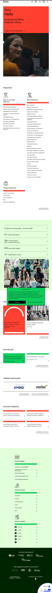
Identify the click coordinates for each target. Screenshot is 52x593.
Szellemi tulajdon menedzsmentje (34, 170)
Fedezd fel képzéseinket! (13, 31)
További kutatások (42, 432)
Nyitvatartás (17, 495)
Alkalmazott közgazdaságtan (9, 107)
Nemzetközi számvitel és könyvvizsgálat (36, 159)
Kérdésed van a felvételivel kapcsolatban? (21, 470)
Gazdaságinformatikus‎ (8, 117)
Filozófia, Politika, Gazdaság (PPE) (11, 109)
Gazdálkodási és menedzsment (10, 111)
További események (42, 365)
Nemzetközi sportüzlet (32, 157)
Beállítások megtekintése (35, 302)
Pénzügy (29, 163)
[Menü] (47, 2)
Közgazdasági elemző (32, 139)
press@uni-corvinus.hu (23, 479)
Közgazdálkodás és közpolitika (34, 137)
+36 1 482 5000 (24, 467)
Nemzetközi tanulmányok (9, 123)
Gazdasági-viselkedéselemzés (34, 124)
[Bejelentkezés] (31, 2)
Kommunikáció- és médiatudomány (11, 119)
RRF (16, 510)
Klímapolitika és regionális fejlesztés (35, 132)
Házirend (17, 498)
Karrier (16, 504)
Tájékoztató (18, 577)
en (43, 1)
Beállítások (11, 577)
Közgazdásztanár (31, 141)
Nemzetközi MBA (31, 155)
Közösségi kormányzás (32, 144)
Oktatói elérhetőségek (20, 473)
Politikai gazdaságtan (32, 166)
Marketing (29, 146)
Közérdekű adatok (19, 501)
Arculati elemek (18, 507)
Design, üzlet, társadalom (32, 111)
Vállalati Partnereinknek (40, 394)
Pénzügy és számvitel (8, 125)
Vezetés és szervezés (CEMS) (34, 177)
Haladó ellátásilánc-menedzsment (34, 128)
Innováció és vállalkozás (32, 130)
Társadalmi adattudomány (33, 168)
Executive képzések (7, 197)
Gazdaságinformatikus (32, 121)
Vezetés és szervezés (32, 174)
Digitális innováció (31, 114)
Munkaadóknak (24, 394)
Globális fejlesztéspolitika (32, 126)
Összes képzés (43, 208)
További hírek (44, 337)
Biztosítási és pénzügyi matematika (35, 109)
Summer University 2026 (8, 193)
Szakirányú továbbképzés (9, 202)
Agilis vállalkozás (31, 105)
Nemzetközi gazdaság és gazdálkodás (35, 152)
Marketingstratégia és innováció (34, 148)
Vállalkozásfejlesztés (31, 172)
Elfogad (17, 302)
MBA (4, 199)
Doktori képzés (6, 195)
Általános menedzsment (32, 107)
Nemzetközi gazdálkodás (9, 121)
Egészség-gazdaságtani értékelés (34, 116)
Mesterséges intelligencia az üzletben (35, 150)
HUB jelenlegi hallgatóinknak (21, 476)
